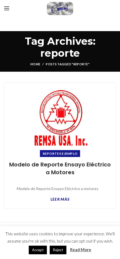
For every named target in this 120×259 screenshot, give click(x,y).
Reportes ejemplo (60, 153)
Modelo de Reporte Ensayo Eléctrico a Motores (60, 168)
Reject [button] (58, 250)
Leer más (60, 199)
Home (35, 64)
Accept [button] (38, 250)
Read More (80, 249)
